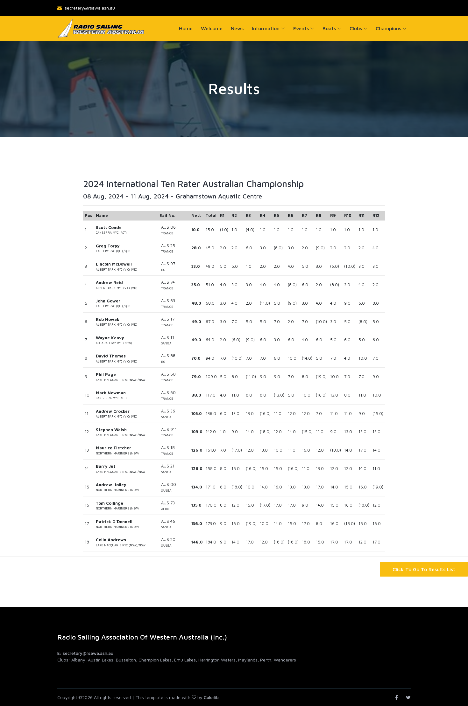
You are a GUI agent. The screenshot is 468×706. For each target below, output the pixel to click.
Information (266, 28)
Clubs (356, 28)
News (237, 28)
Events (301, 28)
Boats (329, 28)
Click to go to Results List (424, 569)
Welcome (212, 28)
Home (186, 28)
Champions (388, 28)
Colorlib (211, 697)
